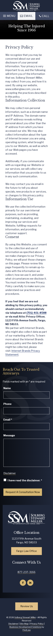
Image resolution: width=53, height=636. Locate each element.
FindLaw (26, 630)
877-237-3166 (26, 572)
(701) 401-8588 (36, 312)
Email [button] (28, 16)
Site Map (24, 624)
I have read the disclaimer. (25, 480)
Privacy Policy (37, 624)
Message (9, 435)
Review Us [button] (26, 606)
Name (7, 388)
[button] (8, 15)
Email (7, 419)
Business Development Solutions (25, 627)
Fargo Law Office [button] (26, 551)
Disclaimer (9, 473)
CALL (45, 16)
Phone (7, 403)
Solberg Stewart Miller (25, 617)
